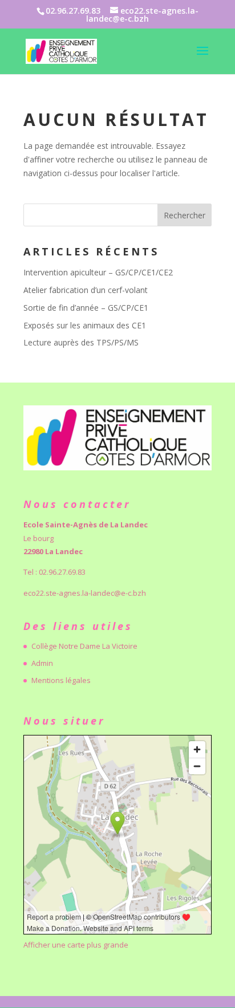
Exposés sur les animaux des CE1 (84, 325)
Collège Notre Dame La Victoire (84, 646)
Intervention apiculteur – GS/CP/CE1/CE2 (98, 272)
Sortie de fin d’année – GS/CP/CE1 (85, 307)
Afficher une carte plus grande (75, 945)
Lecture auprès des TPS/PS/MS (81, 342)
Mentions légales (61, 680)
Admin (42, 663)
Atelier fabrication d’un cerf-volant (85, 289)
